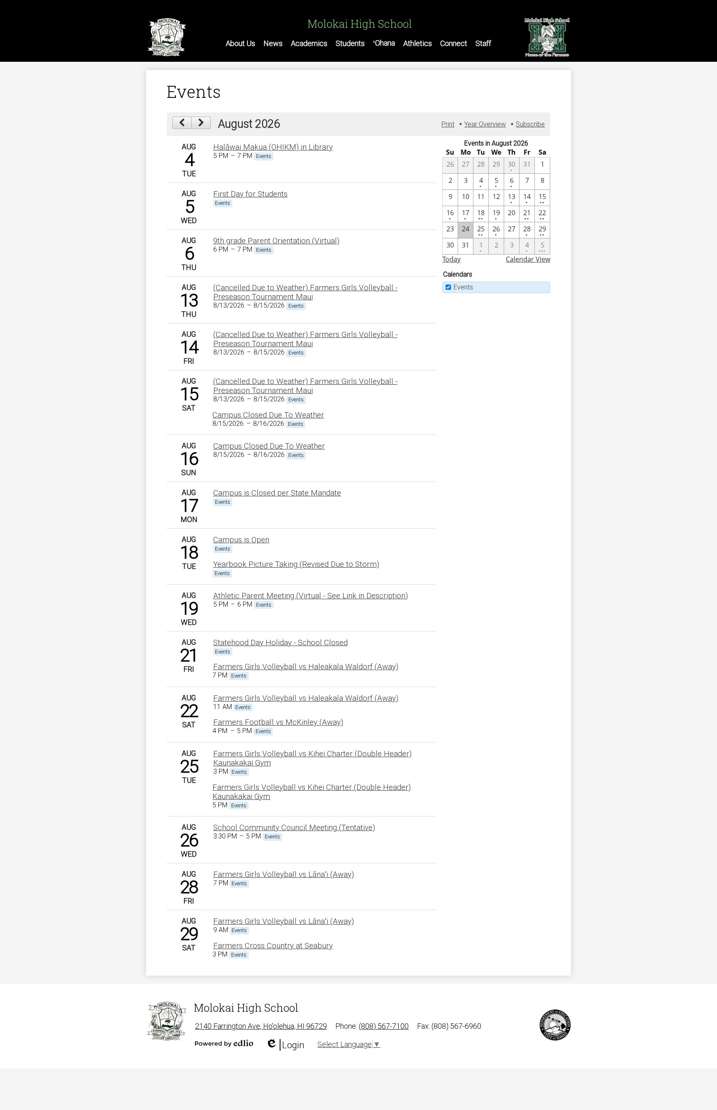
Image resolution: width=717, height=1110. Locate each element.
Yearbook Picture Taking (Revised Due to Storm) (296, 564)
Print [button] (447, 124)
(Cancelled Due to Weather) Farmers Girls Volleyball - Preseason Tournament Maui (305, 292)
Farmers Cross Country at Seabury (273, 945)
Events (463, 287)
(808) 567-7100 (384, 1026)
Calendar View (528, 259)
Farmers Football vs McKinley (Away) (278, 722)
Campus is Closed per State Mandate (277, 493)
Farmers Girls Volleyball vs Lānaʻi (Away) (283, 874)
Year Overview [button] (485, 124)
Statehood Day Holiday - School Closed (280, 642)
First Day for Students (250, 194)
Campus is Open (241, 539)
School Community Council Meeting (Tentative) (294, 827)
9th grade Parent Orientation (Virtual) (276, 240)
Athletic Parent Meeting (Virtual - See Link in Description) (310, 595)
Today (451, 259)
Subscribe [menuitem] (530, 124)
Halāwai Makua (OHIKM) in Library (273, 147)
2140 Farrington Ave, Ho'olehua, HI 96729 (261, 1026)
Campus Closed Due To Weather (268, 415)
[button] (240, 43)
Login (285, 1045)
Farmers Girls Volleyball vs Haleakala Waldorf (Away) (305, 666)
